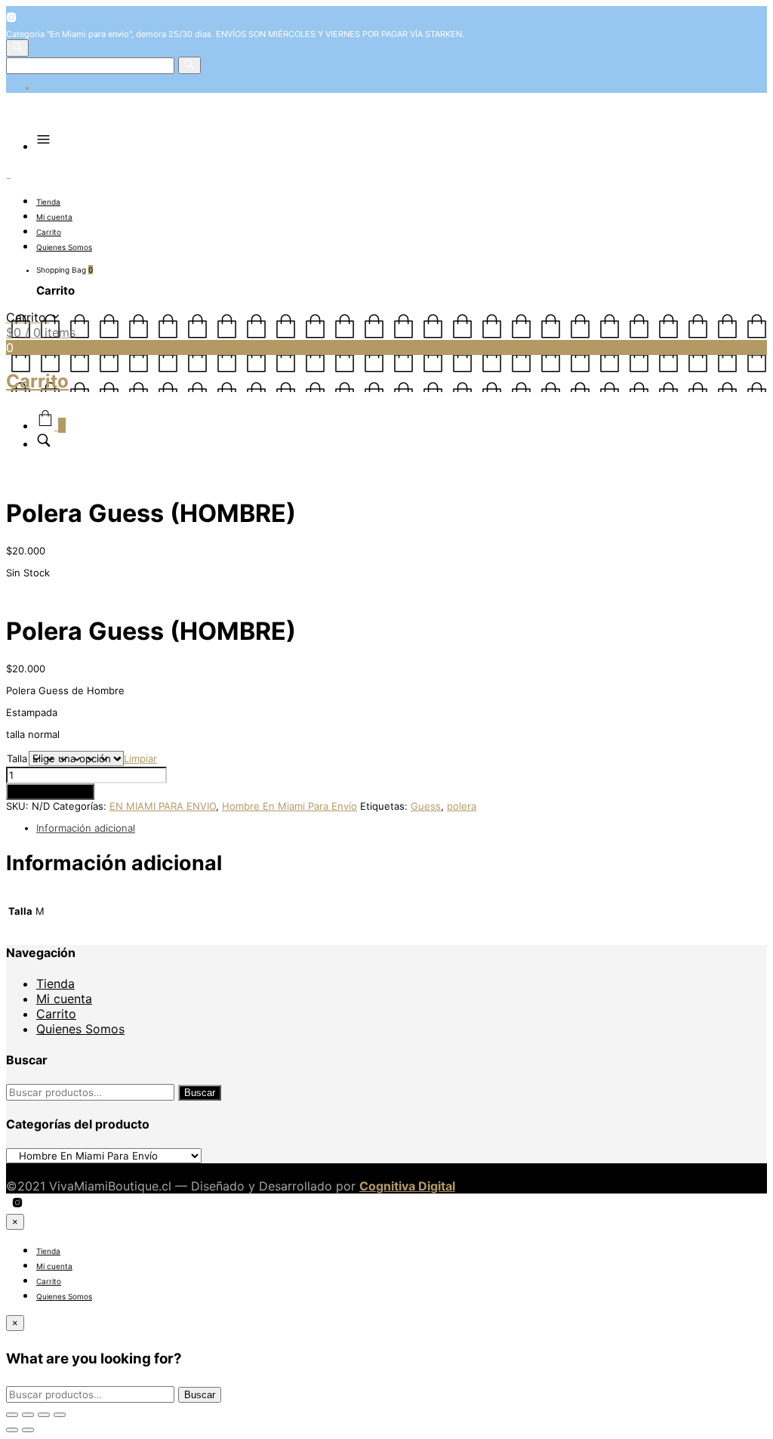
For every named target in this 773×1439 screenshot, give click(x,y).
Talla (17, 758)
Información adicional (85, 828)
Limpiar (140, 758)
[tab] (401, 828)
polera (461, 806)
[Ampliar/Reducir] (60, 1415)
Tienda (48, 201)
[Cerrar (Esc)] (12, 1415)
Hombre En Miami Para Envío (289, 806)
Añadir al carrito (50, 792)
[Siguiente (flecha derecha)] (28, 1430)
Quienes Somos (64, 247)
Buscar (199, 1092)
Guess (426, 806)
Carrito (48, 231)
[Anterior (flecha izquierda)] (12, 1430)
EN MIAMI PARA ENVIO (162, 806)
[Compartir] (28, 1415)
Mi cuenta (54, 216)
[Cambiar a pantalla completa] (44, 1415)
